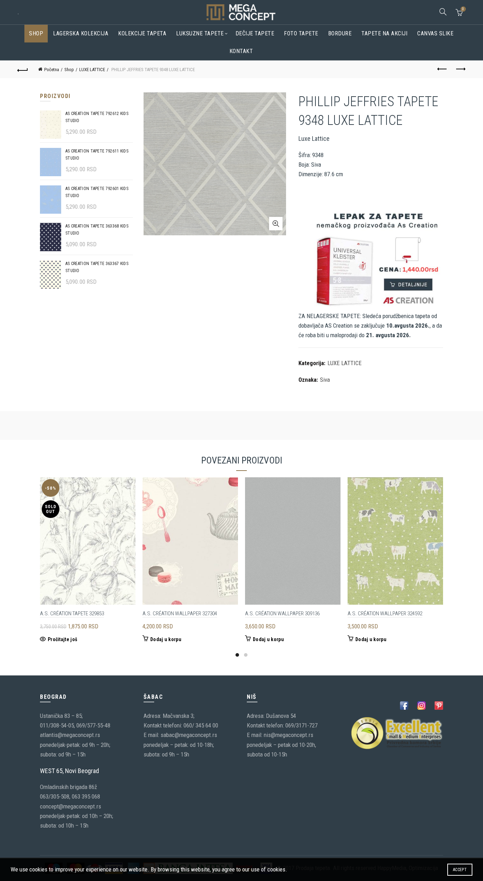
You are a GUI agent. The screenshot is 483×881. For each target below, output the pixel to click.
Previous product (443, 69)
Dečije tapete (254, 33)
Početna (51, 69)
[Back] (22, 69)
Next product (460, 69)
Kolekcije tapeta (142, 33)
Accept (460, 869)
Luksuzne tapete (200, 33)
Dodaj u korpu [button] (165, 639)
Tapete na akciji (384, 33)
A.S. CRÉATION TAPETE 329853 (72, 613)
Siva (325, 379)
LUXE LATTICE (92, 69)
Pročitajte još (62, 639)
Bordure (340, 33)
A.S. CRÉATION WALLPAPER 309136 (282, 613)
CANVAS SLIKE (435, 33)
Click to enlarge (276, 223)
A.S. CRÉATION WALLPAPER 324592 (385, 613)
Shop (36, 33)
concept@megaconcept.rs (70, 806)
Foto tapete (301, 33)
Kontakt (241, 51)
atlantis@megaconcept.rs (70, 734)
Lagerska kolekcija (80, 33)
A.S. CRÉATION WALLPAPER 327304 (179, 613)
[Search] (443, 11)
